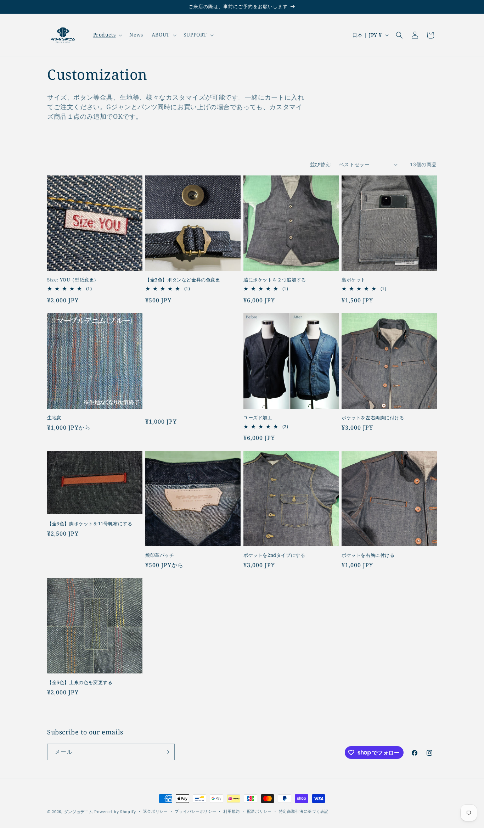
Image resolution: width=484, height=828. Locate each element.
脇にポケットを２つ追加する (274, 280)
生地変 (54, 418)
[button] (107, 34)
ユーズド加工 (257, 418)
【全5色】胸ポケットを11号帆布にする (89, 524)
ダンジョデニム (78, 811)
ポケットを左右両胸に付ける (373, 418)
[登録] (166, 752)
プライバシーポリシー (195, 811)
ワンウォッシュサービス (188, 361)
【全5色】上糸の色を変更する (79, 682)
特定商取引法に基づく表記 (303, 811)
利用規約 (231, 811)
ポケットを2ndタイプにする (274, 555)
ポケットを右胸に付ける (368, 555)
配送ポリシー (259, 811)
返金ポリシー (155, 811)
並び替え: (321, 164)
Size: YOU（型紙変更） (73, 280)
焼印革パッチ (159, 555)
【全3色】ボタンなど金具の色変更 (182, 280)
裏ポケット (354, 280)
